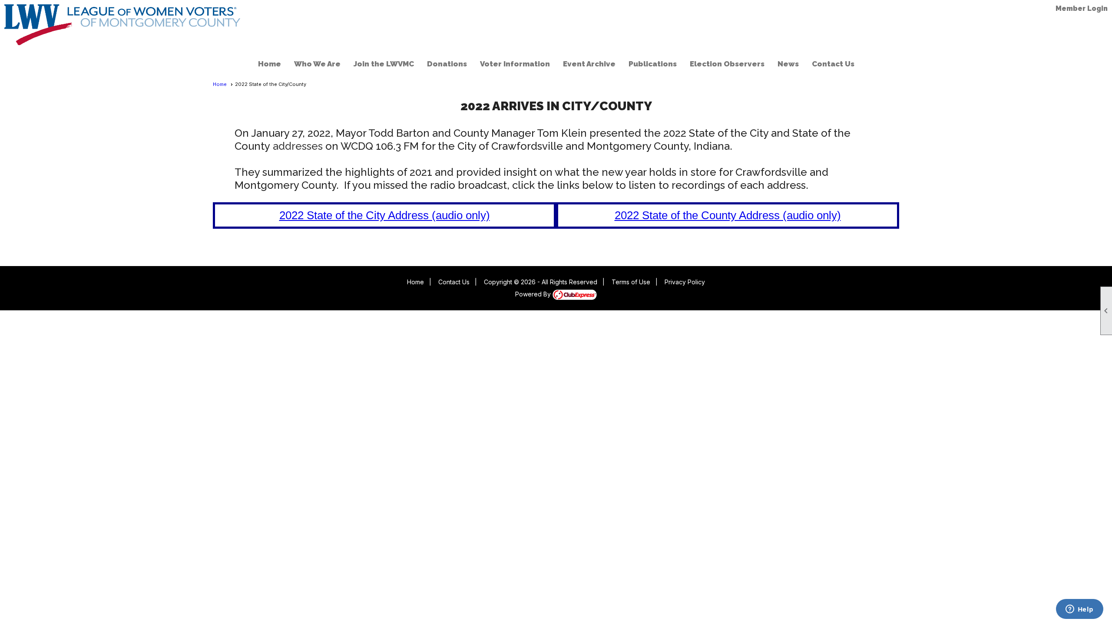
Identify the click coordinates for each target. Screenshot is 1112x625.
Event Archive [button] (589, 63)
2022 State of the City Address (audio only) (384, 215)
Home (269, 63)
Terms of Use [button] (631, 282)
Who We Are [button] (317, 63)
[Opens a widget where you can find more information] (1079, 610)
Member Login (1082, 8)
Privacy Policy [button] (685, 282)
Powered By (534, 294)
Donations (447, 63)
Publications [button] (653, 63)
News (788, 63)
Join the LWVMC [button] (384, 63)
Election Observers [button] (727, 63)
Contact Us (833, 63)
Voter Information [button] (515, 63)
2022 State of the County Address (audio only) (728, 215)
